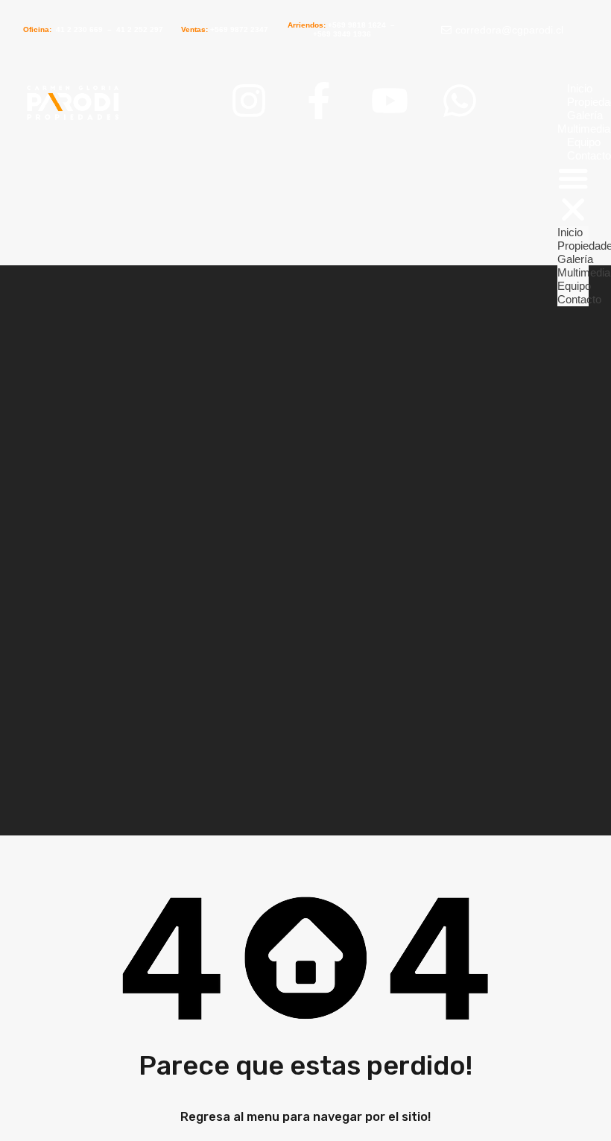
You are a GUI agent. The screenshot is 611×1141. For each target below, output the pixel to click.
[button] (573, 194)
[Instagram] (248, 100)
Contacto (579, 299)
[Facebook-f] (319, 100)
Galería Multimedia (583, 266)
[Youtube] (389, 100)
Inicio (579, 88)
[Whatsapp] (459, 100)
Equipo (574, 285)
